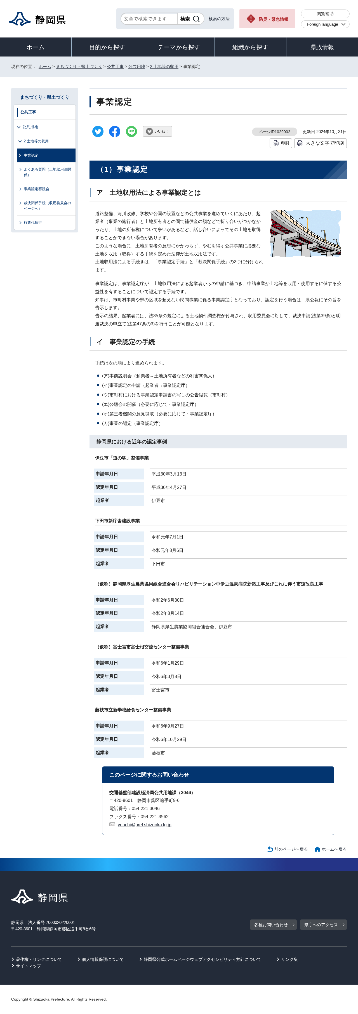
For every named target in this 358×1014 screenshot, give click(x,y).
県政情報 (322, 47)
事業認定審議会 (36, 189)
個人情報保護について (103, 959)
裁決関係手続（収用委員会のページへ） (47, 205)
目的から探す (107, 47)
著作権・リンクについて (39, 959)
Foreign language (322, 24)
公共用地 (136, 66)
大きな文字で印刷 (325, 143)
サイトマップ (28, 965)
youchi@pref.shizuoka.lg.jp (144, 824)
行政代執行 (33, 222)
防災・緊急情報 (273, 19)
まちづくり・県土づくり (79, 66)
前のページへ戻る (291, 849)
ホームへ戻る (334, 849)
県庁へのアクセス (321, 924)
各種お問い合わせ (271, 924)
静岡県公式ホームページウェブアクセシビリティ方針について (202, 959)
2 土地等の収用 (164, 66)
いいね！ (161, 131)
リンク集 (289, 959)
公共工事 (115, 66)
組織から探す (250, 47)
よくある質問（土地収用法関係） (47, 172)
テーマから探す (179, 47)
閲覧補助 (325, 13)
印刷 (285, 143)
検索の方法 (219, 18)
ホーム (36, 47)
